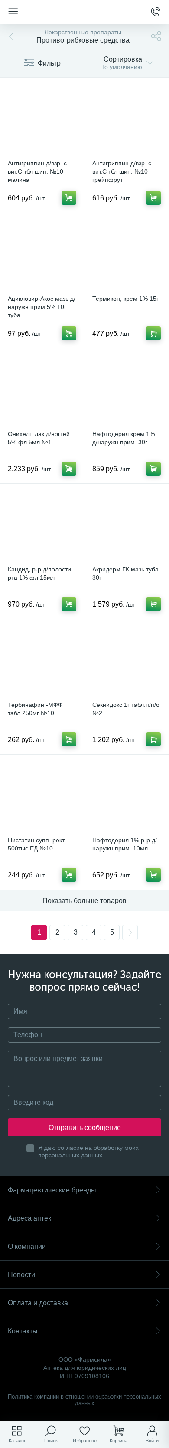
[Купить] (69, 198)
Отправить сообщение (85, 1127)
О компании (27, 1246)
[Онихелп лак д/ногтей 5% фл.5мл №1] (42, 390)
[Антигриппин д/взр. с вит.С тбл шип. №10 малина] (42, 119)
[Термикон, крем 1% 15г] (126, 255)
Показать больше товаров (84, 900)
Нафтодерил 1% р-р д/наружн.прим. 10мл (124, 844)
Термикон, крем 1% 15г (125, 298)
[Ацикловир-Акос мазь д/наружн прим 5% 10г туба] (42, 255)
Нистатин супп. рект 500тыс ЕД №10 (36, 844)
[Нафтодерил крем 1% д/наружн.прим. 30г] (126, 390)
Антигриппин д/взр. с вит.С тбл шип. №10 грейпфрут (121, 171)
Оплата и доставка (38, 1303)
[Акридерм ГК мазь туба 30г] (126, 526)
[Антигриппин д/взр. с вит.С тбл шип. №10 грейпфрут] (126, 119)
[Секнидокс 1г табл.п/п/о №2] (126, 661)
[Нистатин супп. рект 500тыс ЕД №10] (42, 796)
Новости (21, 1274)
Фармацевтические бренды (52, 1190)
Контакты (23, 1331)
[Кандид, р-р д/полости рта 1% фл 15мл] (42, 526)
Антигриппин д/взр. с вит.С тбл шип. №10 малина (37, 171)
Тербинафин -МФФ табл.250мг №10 (35, 708)
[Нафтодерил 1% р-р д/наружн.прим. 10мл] (126, 796)
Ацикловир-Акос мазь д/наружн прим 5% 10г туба (41, 306)
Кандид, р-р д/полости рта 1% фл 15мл (39, 573)
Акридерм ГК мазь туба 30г (125, 573)
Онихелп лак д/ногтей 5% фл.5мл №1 (39, 438)
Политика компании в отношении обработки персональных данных (84, 1399)
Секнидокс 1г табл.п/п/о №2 (125, 708)
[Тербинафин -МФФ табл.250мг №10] (42, 661)
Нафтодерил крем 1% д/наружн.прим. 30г (123, 438)
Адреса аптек (29, 1218)
